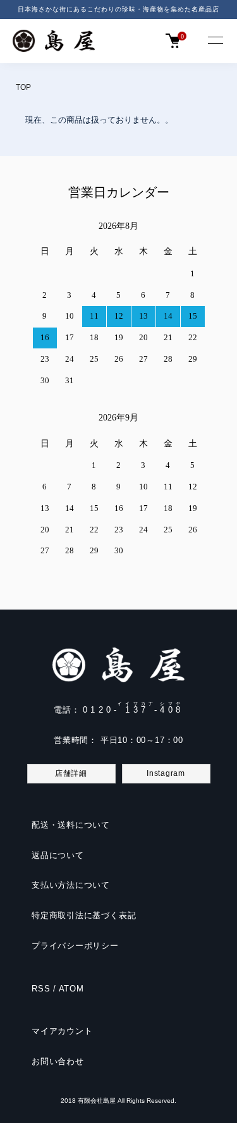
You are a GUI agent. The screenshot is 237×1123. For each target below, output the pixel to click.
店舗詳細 (71, 773)
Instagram (166, 773)
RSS (41, 988)
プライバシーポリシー (75, 945)
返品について (58, 855)
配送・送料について (71, 825)
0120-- (133, 710)
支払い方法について (71, 885)
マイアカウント (62, 1031)
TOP (23, 87)
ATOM (71, 988)
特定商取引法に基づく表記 (84, 915)
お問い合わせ (58, 1061)
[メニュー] (215, 41)
